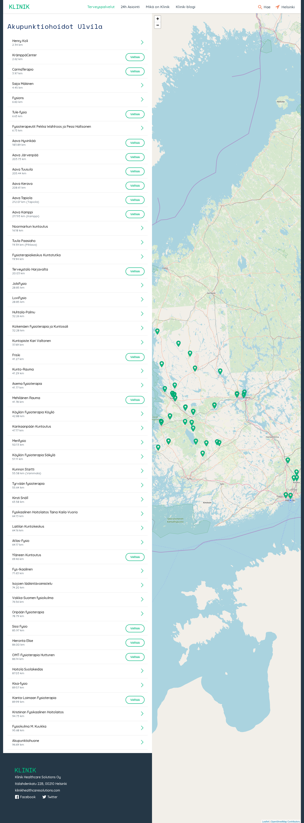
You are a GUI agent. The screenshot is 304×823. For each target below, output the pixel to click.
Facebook (28, 797)
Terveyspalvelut (101, 6)
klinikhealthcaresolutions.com (37, 790)
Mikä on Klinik (158, 6)
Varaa (135, 57)
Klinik (19, 7)
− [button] (157, 25)
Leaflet (265, 821)
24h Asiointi (130, 6)
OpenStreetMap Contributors (285, 821)
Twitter (52, 797)
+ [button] (157, 18)
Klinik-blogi (185, 6)
